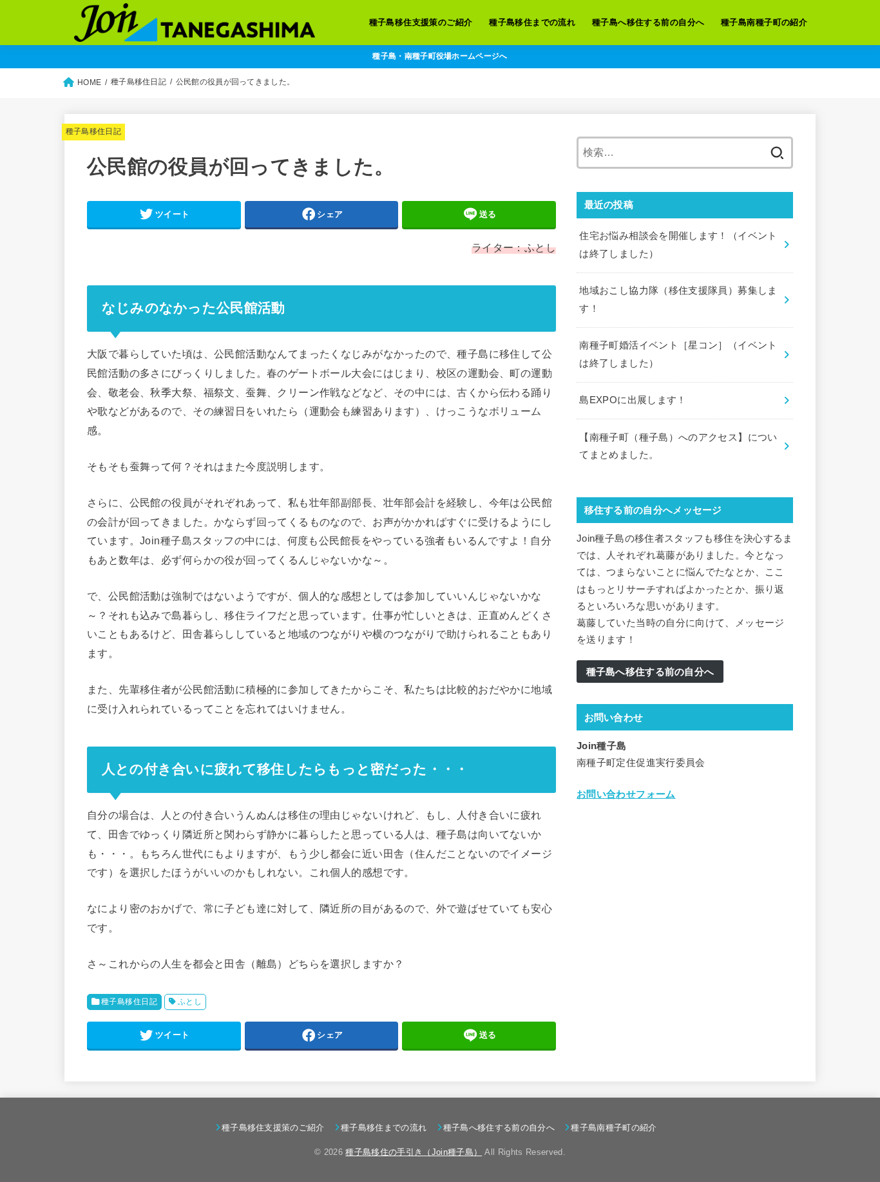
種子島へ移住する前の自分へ (648, 22)
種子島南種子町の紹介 (764, 22)
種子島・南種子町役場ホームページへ (439, 56)
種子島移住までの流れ (532, 22)
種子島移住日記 (93, 131)
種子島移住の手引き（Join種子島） (413, 1152)
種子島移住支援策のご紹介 (421, 22)
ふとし (190, 1001)
